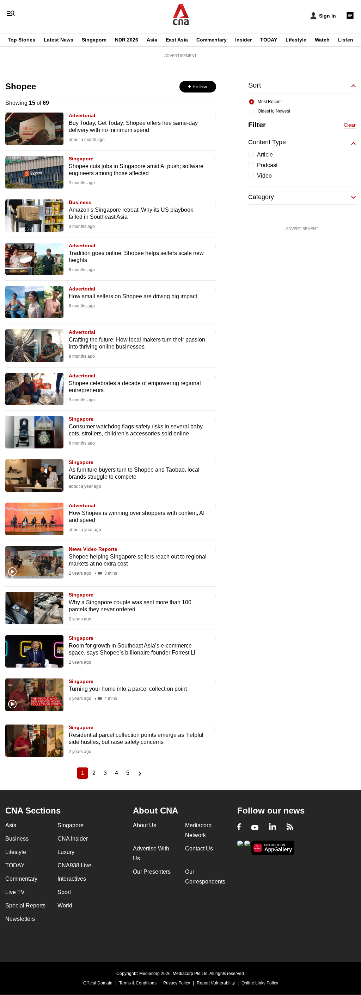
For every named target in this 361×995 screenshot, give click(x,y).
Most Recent (270, 101)
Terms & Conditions (138, 983)
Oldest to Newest (274, 111)
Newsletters (20, 919)
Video (264, 176)
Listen (345, 40)
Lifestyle (296, 40)
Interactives (71, 879)
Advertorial (82, 115)
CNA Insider (72, 839)
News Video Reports (93, 549)
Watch (322, 40)
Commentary (211, 40)
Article (265, 155)
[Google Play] (240, 847)
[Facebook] (239, 827)
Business (80, 202)
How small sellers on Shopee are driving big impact (133, 296)
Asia (152, 40)
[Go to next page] (139, 773)
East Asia (177, 40)
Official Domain (97, 983)
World (64, 905)
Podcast (267, 165)
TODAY (268, 40)
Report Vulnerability (216, 983)
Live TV (15, 892)
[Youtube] (254, 827)
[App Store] (247, 847)
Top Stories (21, 40)
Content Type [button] (267, 142)
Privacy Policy (176, 983)
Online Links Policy (259, 983)
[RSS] (290, 827)
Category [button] (261, 196)
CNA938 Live (74, 865)
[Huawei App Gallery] (272, 848)
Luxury (65, 852)
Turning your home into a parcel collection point (128, 689)
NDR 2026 (126, 40)
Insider (243, 40)
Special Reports (25, 905)
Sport (64, 892)
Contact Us (199, 849)
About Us (144, 825)
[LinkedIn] (272, 827)
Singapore (94, 40)
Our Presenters (152, 872)
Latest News (58, 40)
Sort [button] (254, 85)
